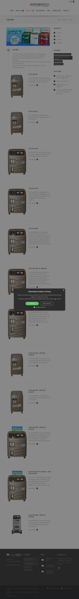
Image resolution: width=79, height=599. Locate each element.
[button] (39, 299)
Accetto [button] (32, 303)
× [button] (63, 290)
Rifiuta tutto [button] (47, 303)
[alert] (39, 299)
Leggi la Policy (57, 299)
